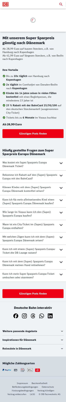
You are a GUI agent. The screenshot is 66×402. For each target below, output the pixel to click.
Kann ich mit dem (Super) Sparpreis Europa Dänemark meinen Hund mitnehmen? (27, 263)
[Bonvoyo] (37, 370)
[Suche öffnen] (60, 4)
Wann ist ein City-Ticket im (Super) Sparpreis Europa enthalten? (28, 226)
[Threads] (33, 315)
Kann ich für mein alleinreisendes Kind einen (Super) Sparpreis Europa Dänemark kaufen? (28, 201)
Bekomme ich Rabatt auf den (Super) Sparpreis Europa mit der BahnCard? (29, 176)
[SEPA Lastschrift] (22, 370)
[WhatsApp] (41, 315)
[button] (33, 331)
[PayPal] (6, 370)
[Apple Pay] (30, 370)
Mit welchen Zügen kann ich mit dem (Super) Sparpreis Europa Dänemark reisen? (28, 238)
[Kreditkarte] (15, 370)
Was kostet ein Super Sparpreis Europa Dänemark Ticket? (24, 164)
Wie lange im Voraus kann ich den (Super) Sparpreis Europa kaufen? (26, 213)
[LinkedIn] (50, 315)
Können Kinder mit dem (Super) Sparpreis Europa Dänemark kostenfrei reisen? (26, 189)
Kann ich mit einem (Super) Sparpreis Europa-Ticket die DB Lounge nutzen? (28, 250)
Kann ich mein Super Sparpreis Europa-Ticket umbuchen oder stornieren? (28, 275)
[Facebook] (15, 315)
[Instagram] (24, 315)
